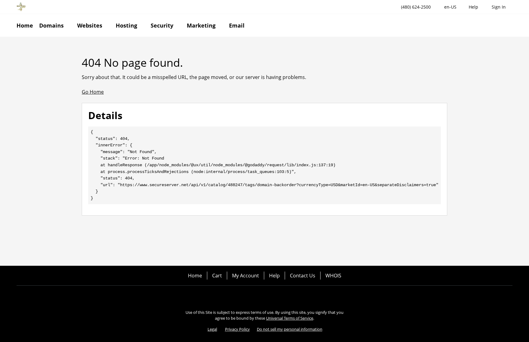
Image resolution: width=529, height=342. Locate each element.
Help (274, 275)
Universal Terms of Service (289, 318)
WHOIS (333, 275)
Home (195, 275)
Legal (212, 329)
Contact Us (302, 275)
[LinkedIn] (281, 296)
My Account (245, 275)
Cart (217, 275)
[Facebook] (247, 296)
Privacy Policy (237, 329)
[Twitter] (264, 296)
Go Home (93, 91)
